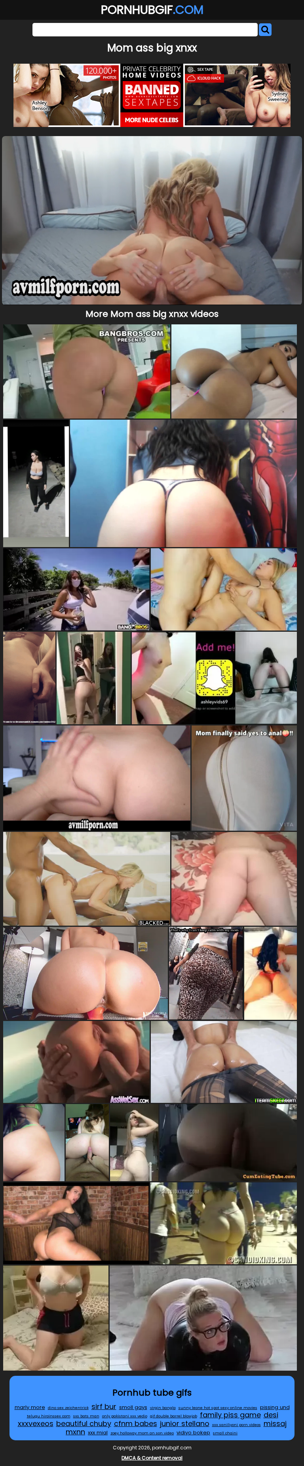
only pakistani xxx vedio (124, 1416)
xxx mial (98, 1432)
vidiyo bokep (193, 1432)
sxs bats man (86, 1416)
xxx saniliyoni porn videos (236, 1424)
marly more (30, 1407)
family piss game (230, 1415)
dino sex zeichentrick (68, 1407)
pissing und (275, 1407)
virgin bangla (163, 1407)
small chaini (225, 1433)
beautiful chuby (83, 1423)
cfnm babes (135, 1423)
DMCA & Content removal (152, 1458)
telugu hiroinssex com (48, 1416)
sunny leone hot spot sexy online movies (218, 1407)
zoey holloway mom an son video (142, 1433)
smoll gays (133, 1407)
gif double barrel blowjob (173, 1416)
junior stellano (184, 1423)
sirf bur (103, 1406)
